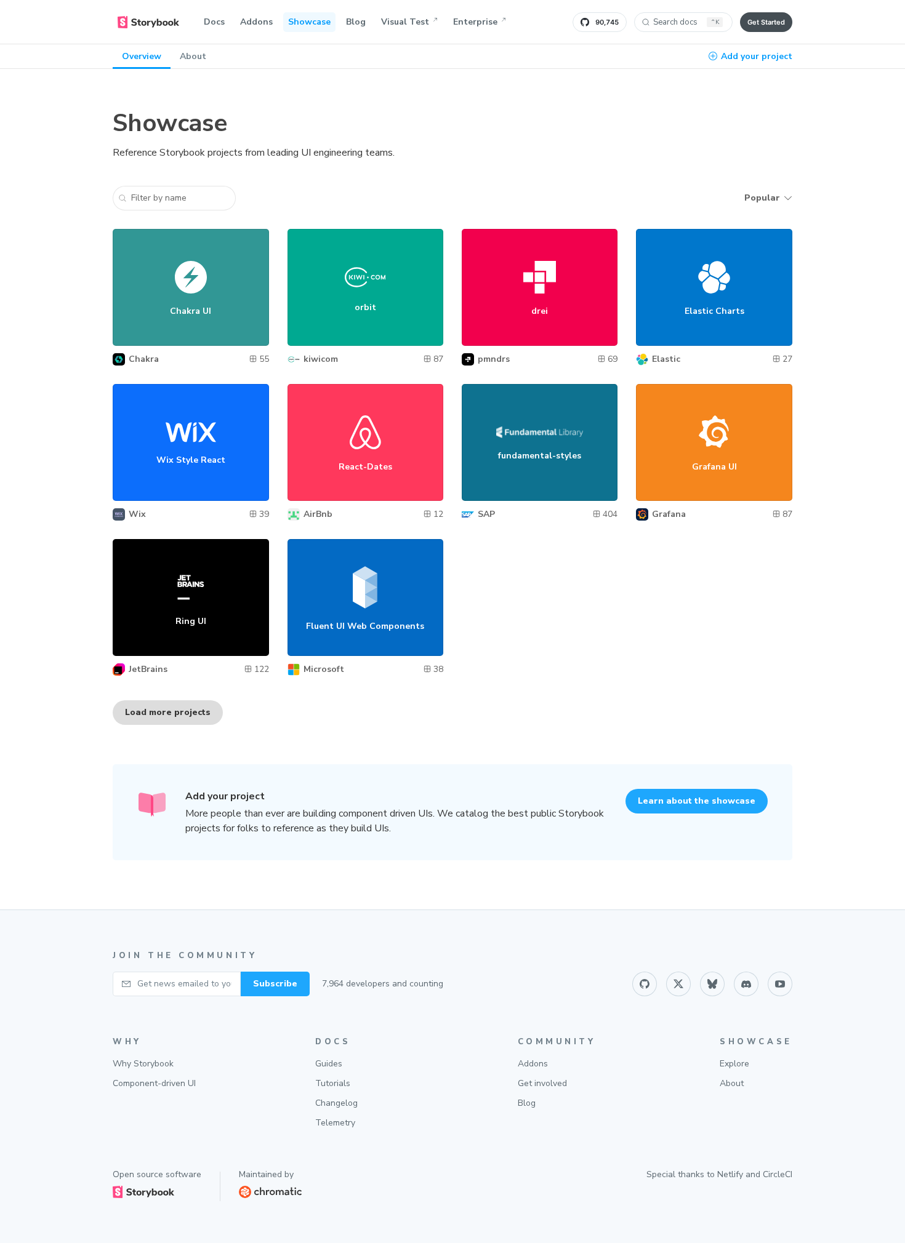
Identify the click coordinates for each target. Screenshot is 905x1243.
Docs (214, 22)
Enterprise (475, 22)
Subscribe (275, 983)
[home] (148, 22)
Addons (256, 22)
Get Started (766, 22)
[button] (174, 198)
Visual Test (405, 22)
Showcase (309, 22)
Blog (356, 22)
